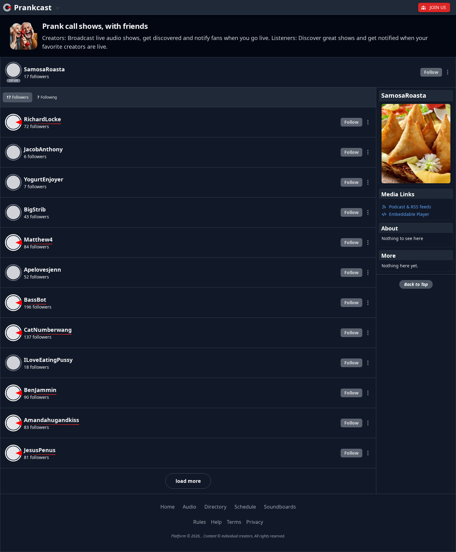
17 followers (36, 76)
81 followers (36, 457)
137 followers (37, 337)
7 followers (35, 186)
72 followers (36, 126)
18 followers (36, 367)
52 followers (36, 277)
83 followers (36, 427)
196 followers (37, 307)
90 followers (36, 397)
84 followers (36, 247)
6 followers (35, 156)
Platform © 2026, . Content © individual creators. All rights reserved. (228, 536)
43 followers (36, 217)
